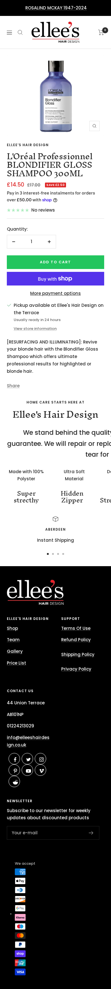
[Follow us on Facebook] (15, 759)
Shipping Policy (77, 654)
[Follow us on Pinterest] (15, 771)
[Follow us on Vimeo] (41, 771)
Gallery (15, 651)
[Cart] (101, 32)
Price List (16, 663)
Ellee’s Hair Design (28, 144)
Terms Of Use (76, 628)
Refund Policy (76, 640)
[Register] (91, 833)
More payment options (55, 293)
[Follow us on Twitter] (28, 759)
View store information (35, 328)
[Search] (20, 32)
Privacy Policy (76, 669)
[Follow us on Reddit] (15, 782)
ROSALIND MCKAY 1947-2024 (56, 8)
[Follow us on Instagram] (41, 759)
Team (13, 640)
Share (13, 386)
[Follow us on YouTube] (28, 771)
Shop (12, 628)
